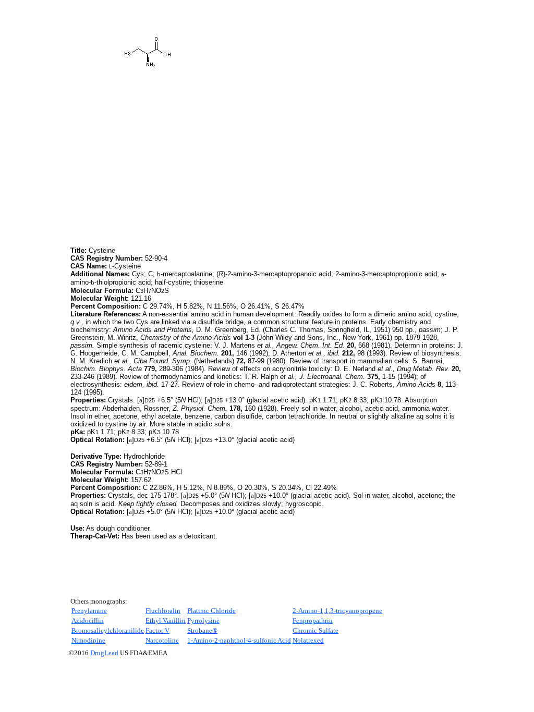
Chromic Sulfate (315, 630)
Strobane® (202, 630)
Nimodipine (88, 640)
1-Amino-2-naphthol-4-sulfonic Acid (239, 640)
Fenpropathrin (313, 620)
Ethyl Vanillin (165, 620)
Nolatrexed (308, 640)
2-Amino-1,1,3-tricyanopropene (337, 611)
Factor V (157, 630)
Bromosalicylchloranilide (107, 630)
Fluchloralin (162, 611)
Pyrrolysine (203, 620)
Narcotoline (162, 640)
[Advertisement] (158, 171)
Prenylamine (89, 611)
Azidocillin (87, 620)
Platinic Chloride (211, 611)
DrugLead (104, 653)
